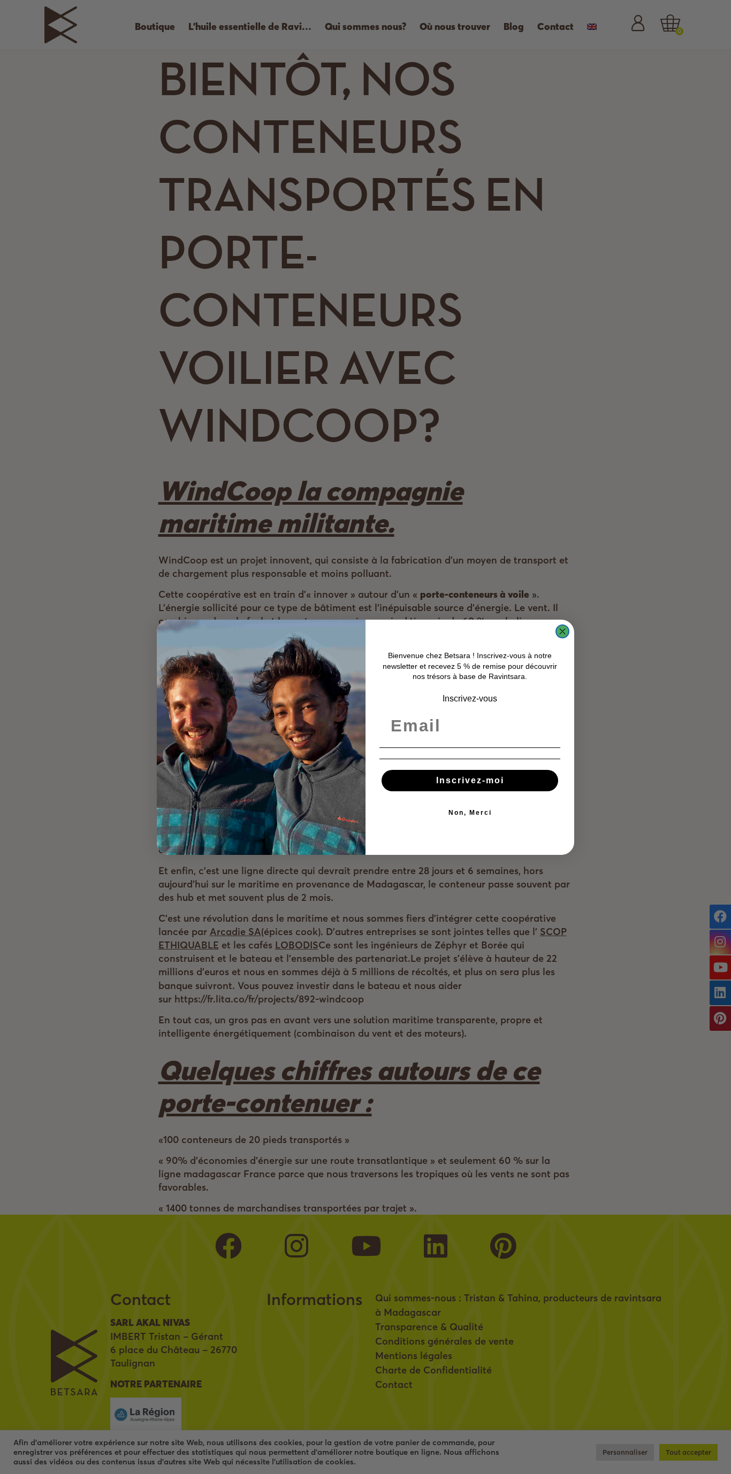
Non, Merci (470, 812)
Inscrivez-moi (470, 780)
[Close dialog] (562, 631)
